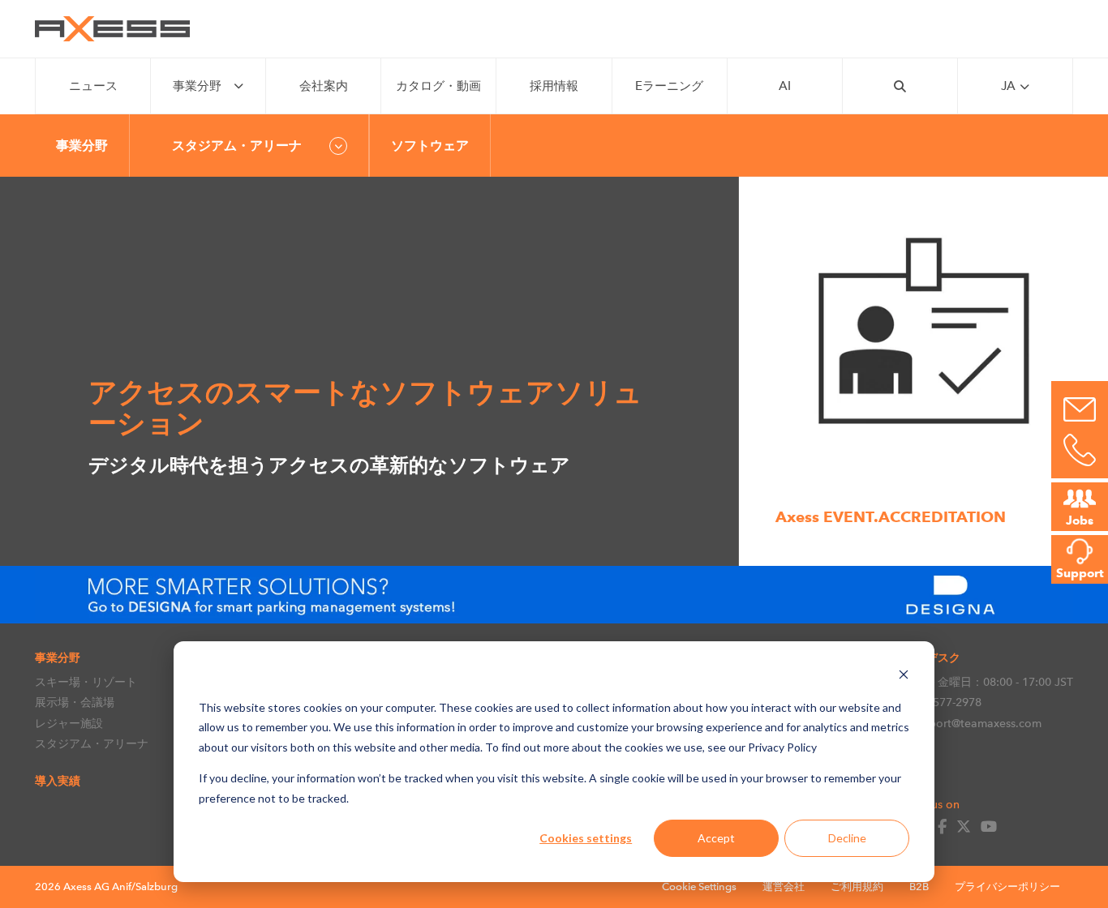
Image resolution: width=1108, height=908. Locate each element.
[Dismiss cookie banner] (903, 676)
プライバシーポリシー (1007, 886)
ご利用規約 (857, 886)
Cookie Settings (699, 886)
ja (1008, 86)
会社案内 (323, 86)
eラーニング (669, 86)
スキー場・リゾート (86, 682)
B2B (919, 886)
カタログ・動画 (438, 86)
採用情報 (554, 86)
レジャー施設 (69, 723)
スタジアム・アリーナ (91, 743)
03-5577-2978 (945, 702)
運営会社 (783, 886)
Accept (716, 838)
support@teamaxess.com (975, 723)
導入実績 (57, 780)
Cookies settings (585, 838)
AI (785, 86)
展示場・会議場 (74, 702)
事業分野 (197, 86)
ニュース (93, 86)
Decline (847, 838)
